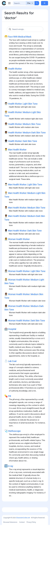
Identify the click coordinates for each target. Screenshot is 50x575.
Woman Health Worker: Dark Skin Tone (24, 320)
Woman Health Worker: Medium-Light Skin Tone (24, 281)
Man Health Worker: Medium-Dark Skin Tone (24, 217)
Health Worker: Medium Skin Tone (22, 124)
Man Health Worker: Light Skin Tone (23, 184)
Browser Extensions (10, 522)
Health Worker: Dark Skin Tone (20, 141)
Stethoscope (12, 430)
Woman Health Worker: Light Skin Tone (24, 271)
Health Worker (13, 68)
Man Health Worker (15, 149)
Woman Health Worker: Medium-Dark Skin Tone (24, 308)
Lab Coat (10, 361)
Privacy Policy (31, 522)
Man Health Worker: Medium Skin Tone (24, 207)
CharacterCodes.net (23, 518)
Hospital (10, 329)
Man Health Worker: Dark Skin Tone (23, 230)
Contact (22, 522)
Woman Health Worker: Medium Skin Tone (23, 296)
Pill (7, 396)
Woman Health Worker (17, 239)
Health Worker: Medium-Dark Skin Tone (25, 132)
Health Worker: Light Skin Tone (21, 103)
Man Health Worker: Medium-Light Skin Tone (24, 195)
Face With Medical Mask (17, 36)
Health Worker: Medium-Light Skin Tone (22, 114)
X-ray (8, 466)
